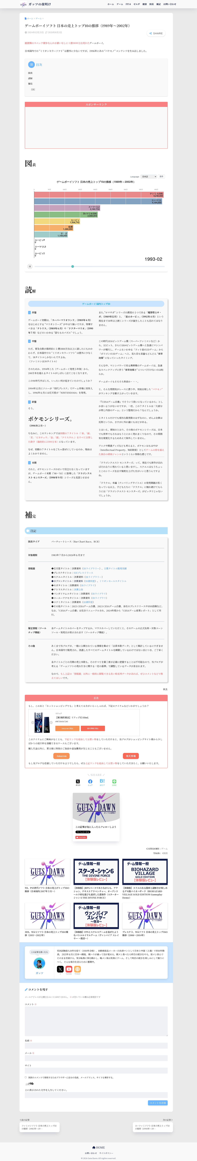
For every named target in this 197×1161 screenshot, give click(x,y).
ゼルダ (136, 4)
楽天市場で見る (92, 728)
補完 (30, 83)
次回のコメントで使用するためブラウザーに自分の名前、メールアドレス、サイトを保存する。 (71, 1077)
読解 (30, 78)
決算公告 (78, 589)
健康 (144, 4)
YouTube (69, 974)
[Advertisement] (96, 129)
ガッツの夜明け (39, 4)
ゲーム (120, 4)
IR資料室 (90, 581)
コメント (31, 1004)
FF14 (128, 4)
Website (77, 974)
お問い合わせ (169, 4)
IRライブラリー (91, 568)
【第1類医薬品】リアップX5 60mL (72, 717)
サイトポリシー (106, 1153)
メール (29, 1053)
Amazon (61, 756)
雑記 (158, 4)
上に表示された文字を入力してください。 (46, 1090)
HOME (100, 1147)
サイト (28, 1065)
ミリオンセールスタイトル (112, 581)
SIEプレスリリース (83, 572)
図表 (151, 4)
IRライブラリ (88, 585)
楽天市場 (131, 756)
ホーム (110, 4)
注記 (33, 89)
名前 (28, 1040)
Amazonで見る (67, 728)
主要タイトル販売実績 (115, 568)
